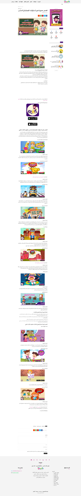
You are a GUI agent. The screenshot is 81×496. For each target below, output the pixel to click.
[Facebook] (46, 16)
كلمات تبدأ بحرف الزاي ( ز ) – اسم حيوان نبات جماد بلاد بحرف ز (54, 62)
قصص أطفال (19, 6)
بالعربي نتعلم (38, 407)
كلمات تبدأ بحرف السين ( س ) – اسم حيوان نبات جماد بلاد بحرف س (55, 67)
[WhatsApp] (41, 16)
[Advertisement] (32, 43)
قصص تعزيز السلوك (39, 426)
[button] (62, 4)
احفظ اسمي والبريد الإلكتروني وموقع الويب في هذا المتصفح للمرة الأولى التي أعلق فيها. (37, 451)
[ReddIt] (39, 16)
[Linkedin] (43, 460)
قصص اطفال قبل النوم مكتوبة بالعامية (55, 51)
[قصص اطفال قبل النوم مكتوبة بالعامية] (61, 51)
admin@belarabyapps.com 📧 (16, 471)
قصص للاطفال (34, 426)
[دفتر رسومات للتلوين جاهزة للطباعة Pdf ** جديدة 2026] (61, 56)
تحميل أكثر (56, 70)
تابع (51, 35)
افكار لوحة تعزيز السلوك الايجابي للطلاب (38, 177)
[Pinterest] (42, 16)
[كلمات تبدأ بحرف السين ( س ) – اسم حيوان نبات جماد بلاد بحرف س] (61, 67)
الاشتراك (56, 35)
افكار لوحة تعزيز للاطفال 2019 (39, 262)
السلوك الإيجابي (43, 426)
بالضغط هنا (31, 407)
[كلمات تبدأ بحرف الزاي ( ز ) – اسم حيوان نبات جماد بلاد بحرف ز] (61, 61)
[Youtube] (31, 460)
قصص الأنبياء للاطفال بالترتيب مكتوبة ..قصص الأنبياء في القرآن (55, 46)
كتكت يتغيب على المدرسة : (43, 161)
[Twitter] (44, 16)
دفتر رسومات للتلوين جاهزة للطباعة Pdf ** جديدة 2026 (55, 57)
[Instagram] (46, 460)
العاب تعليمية (57, 60)
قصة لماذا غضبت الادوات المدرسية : (42, 139)
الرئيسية (22, 6)
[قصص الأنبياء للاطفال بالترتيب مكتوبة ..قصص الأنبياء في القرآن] (61, 46)
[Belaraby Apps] (67, 1)
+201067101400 (16, 473)
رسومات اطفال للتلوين (56, 55)
